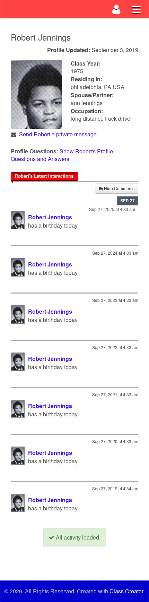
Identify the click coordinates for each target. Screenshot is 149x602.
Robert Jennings (50, 217)
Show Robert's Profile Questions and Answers (62, 155)
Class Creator (126, 591)
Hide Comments (118, 188)
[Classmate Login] (116, 9)
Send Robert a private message (58, 134)
